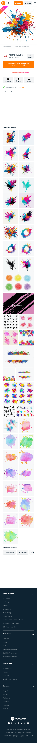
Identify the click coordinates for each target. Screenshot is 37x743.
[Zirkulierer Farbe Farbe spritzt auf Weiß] (10, 341)
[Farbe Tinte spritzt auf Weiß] (10, 151)
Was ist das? (20, 87)
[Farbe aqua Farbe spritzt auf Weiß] (10, 247)
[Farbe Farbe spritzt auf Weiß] (10, 135)
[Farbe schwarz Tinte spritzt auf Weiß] (10, 389)
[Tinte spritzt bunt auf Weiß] (10, 262)
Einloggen (28, 3)
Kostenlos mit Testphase (18, 64)
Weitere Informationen (11, 90)
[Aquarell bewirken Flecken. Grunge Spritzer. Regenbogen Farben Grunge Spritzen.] (10, 624)
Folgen (30, 57)
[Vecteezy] (3, 3)
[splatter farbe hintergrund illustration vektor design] (10, 510)
